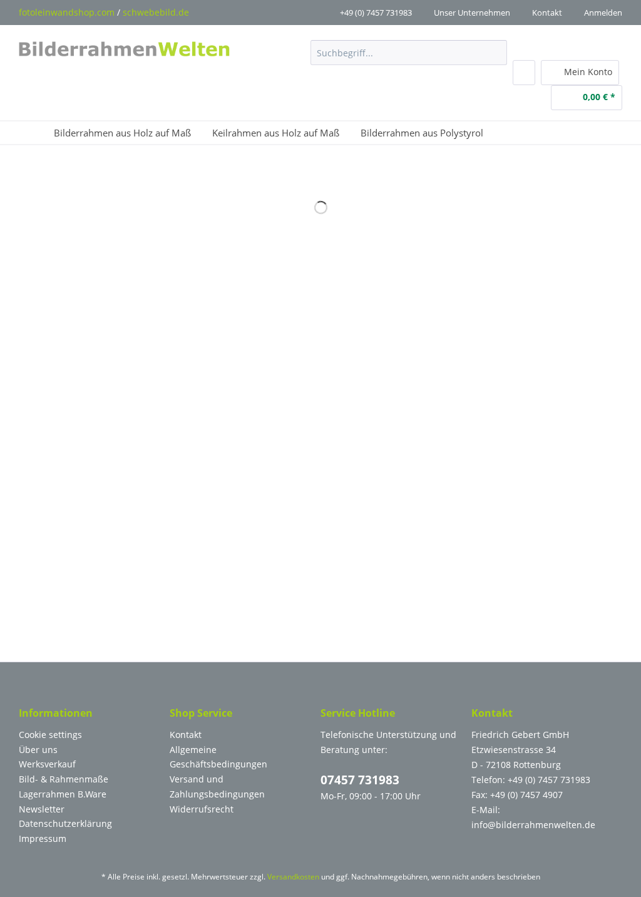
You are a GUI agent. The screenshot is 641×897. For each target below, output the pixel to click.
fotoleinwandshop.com (67, 12)
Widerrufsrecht (201, 809)
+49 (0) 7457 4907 (526, 795)
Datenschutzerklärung (65, 823)
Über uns (38, 750)
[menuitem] (408, 58)
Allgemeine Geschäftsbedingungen (218, 757)
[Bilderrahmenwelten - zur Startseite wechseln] (124, 55)
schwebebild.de (156, 12)
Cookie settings (50, 735)
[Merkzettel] (524, 72)
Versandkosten (293, 876)
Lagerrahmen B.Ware (62, 794)
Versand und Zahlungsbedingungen (217, 786)
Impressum (42, 838)
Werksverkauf (47, 764)
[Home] (34, 132)
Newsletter (41, 809)
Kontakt (547, 12)
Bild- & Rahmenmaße (63, 779)
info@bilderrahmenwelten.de (533, 825)
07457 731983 (359, 780)
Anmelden (603, 12)
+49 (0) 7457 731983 (376, 12)
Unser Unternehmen (472, 12)
